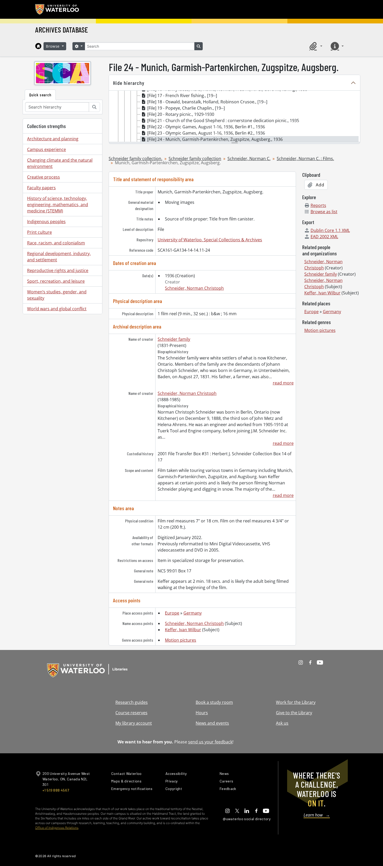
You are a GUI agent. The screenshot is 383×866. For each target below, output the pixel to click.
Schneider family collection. (135, 158)
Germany (192, 613)
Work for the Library (296, 702)
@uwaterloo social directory (247, 819)
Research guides (131, 702)
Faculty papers (41, 188)
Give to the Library (294, 713)
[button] (315, 46)
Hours (202, 713)
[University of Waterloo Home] (57, 9)
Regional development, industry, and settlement (59, 257)
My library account (133, 723)
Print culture (39, 232)
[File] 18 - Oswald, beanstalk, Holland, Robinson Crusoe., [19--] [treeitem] (207, 102)
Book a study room (214, 702)
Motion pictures (180, 640)
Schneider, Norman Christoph (194, 288)
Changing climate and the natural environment (59, 163)
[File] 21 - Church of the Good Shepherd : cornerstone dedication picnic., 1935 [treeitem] (223, 120)
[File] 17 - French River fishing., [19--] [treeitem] (182, 95)
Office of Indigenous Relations (56, 828)
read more (283, 383)
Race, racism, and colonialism (56, 243)
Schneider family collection (195, 158)
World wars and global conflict (57, 309)
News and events (212, 723)
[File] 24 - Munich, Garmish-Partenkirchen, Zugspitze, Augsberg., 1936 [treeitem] (215, 139)
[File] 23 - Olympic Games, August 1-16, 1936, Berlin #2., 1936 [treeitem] (206, 133)
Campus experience (46, 149)
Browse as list (324, 211)
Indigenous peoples (46, 221)
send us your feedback (210, 742)
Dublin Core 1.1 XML (330, 230)
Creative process (43, 177)
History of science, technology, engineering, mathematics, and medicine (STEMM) (57, 204)
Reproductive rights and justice (57, 270)
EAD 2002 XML (324, 236)
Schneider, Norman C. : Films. (305, 158)
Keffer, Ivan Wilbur (183, 630)
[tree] (234, 117)
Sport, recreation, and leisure (56, 281)
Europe (172, 613)
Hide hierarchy (128, 83)
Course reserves (131, 713)
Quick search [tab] (40, 94)
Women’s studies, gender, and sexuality (57, 295)
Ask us (282, 723)
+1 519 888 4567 (55, 790)
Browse (53, 46)
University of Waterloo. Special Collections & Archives (210, 240)
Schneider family (174, 339)
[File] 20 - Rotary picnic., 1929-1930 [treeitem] (180, 114)
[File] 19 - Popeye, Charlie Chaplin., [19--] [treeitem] (186, 108)
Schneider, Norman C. (248, 158)
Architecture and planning (52, 139)
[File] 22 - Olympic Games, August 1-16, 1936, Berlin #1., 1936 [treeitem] (206, 127)
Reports (318, 205)
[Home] (38, 46)
